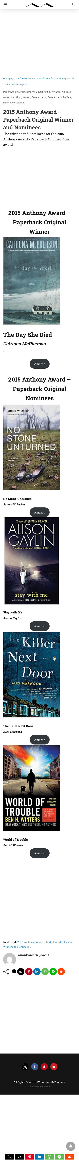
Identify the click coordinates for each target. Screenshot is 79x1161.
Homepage (8, 78)
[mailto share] (20, 971)
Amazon (39, 363)
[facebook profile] (34, 1066)
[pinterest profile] (44, 1066)
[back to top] (70, 1146)
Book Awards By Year (59, 97)
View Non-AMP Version (51, 1082)
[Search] (73, 4)
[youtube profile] (53, 1066)
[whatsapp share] (45, 971)
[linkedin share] (37, 971)
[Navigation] (4, 4)
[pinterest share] (29, 971)
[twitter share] (14, 971)
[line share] (53, 971)
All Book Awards (26, 78)
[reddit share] (61, 971)
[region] (39, 177)
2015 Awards (53, 91)
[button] (9, 1157)
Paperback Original (17, 84)
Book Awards (46, 78)
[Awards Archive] (40, 3)
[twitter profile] (25, 1066)
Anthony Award (21, 97)
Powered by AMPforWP (39, 1087)
